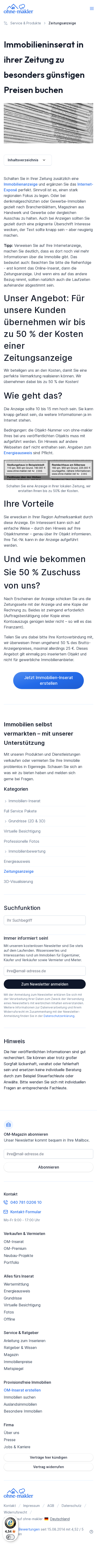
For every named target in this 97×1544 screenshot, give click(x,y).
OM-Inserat (14, 1241)
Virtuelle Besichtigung (22, 1305)
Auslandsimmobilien (20, 1404)
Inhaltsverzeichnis (23, 160)
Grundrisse (13, 1298)
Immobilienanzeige (21, 184)
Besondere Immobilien (23, 1411)
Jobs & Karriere (17, 1446)
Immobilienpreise (18, 1361)
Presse (10, 1439)
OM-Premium (15, 1248)
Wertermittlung (16, 1284)
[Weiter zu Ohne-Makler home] (18, 1493)
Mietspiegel (13, 1368)
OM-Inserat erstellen (22, 1390)
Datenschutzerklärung (59, 1016)
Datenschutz (71, 1506)
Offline (9, 1319)
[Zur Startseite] (18, 8)
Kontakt (10, 1506)
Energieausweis (18, 452)
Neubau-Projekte (18, 1255)
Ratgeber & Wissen (20, 1347)
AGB (50, 1506)
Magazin (11, 1354)
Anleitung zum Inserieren (24, 1340)
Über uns (11, 1432)
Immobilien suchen (20, 1397)
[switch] (10, 1537)
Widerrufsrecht (15, 1512)
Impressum (31, 1506)
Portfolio (11, 1262)
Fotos (9, 1312)
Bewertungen (29, 1529)
